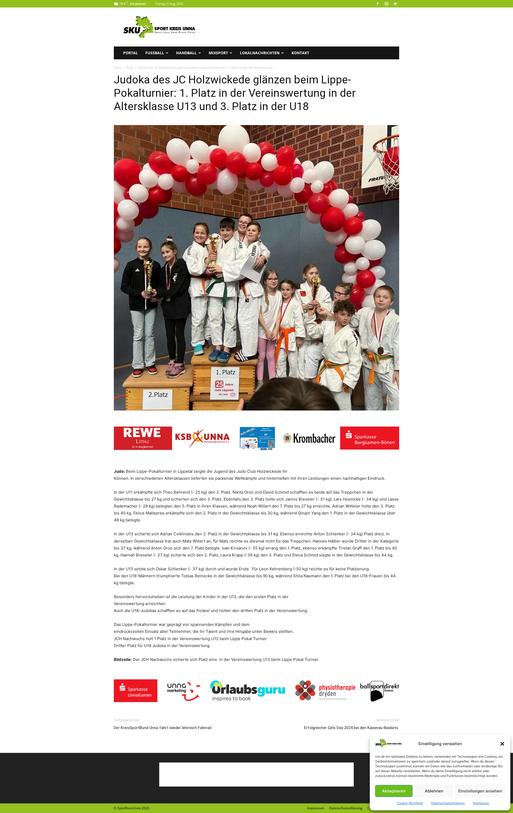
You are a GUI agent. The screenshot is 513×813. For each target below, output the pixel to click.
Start (117, 67)
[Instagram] (386, 3)
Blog (129, 67)
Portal (130, 52)
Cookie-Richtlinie (410, 803)
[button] (502, 743)
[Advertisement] (302, 27)
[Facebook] (378, 3)
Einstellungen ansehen (480, 790)
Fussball (154, 52)
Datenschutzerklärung (448, 803)
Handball (186, 52)
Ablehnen (434, 790)
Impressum (481, 803)
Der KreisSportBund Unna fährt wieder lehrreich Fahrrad (162, 727)
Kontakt (300, 52)
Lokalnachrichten (259, 52)
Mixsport (218, 52)
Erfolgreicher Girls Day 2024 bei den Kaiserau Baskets (351, 727)
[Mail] (395, 3)
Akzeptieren (394, 790)
